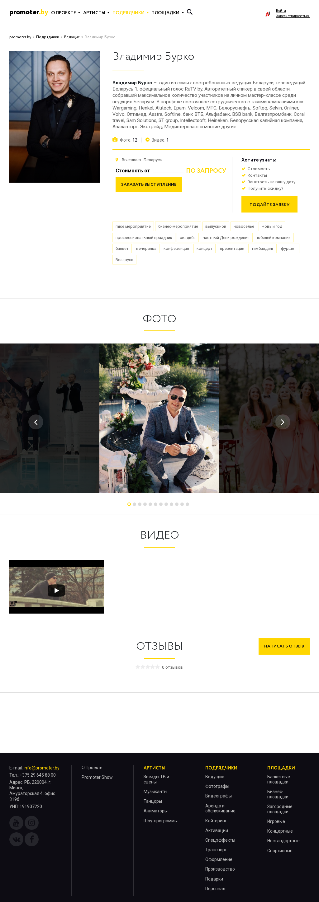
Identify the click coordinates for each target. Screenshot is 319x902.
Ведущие (72, 37)
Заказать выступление (149, 184)
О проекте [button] (63, 13)
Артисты (154, 768)
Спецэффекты (220, 840)
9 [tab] (171, 504)
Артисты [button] (94, 13)
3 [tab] (139, 504)
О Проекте (92, 767)
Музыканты (155, 791)
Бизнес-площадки (277, 794)
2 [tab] (134, 504)
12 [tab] (187, 504)
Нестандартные (283, 840)
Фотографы (217, 786)
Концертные (280, 831)
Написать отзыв (284, 646)
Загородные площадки (280, 809)
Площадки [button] (165, 13)
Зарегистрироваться (293, 16)
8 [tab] (166, 504)
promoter (28, 12)
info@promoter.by (42, 767)
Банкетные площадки (278, 779)
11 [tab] (182, 504)
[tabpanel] (159, 418)
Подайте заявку (269, 205)
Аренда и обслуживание (220, 808)
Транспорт (216, 849)
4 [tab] (145, 504)
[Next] (282, 421)
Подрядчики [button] (128, 13)
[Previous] (35, 421)
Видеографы (218, 795)
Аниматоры (156, 810)
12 (134, 140)
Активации (216, 830)
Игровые (276, 821)
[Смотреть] (56, 590)
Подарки (214, 878)
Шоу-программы (161, 820)
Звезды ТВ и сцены (156, 779)
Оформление (218, 859)
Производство (220, 869)
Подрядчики (47, 37)
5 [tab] (150, 504)
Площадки (281, 768)
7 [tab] (161, 504)
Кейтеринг (216, 820)
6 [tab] (155, 504)
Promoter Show (97, 777)
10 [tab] (177, 504)
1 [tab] (129, 504)
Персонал (215, 888)
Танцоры (153, 801)
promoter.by (20, 37)
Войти (281, 11)
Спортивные (280, 850)
